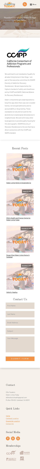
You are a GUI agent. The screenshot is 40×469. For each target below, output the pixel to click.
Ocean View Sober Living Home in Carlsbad (18, 256)
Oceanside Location (13, 421)
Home (8, 416)
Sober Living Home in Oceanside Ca (18, 183)
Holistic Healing (11, 292)
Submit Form (20, 359)
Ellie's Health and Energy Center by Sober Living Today (18, 219)
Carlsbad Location (12, 418)
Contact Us (10, 424)
